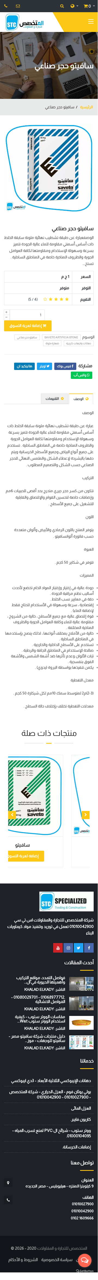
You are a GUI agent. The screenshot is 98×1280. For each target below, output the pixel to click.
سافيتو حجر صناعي (73, 228)
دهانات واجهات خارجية (78, 343)
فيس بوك (64, 366)
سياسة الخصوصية (56, 1259)
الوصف (79, 399)
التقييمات (52, 399)
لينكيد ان (23, 366)
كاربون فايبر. (81, 1119)
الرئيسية (86, 107)
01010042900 (82, 1211)
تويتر (43, 366)
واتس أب (80, 375)
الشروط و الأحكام (23, 1259)
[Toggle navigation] (91, 22)
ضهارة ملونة (52, 343)
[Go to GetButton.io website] (84, 1270)
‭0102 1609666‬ (82, 1218)
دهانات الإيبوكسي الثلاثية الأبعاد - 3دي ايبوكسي (51, 1080)
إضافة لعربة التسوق (26, 325)
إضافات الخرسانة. (76, 1147)
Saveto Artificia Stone (61, 337)
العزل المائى (81, 1108)
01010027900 (83, 1204)
